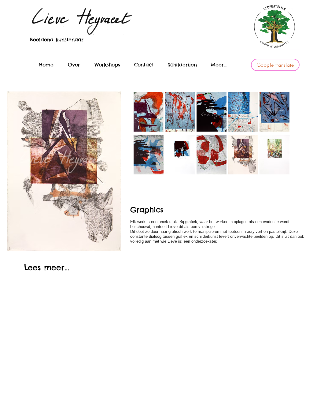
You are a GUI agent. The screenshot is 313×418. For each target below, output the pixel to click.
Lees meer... (46, 267)
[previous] (146, 117)
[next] (276, 117)
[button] (180, 112)
